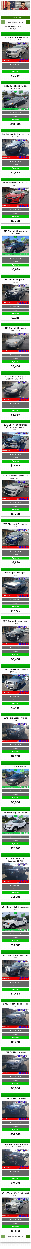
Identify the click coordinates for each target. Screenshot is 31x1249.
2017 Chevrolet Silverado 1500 (15, 427)
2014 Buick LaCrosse (15, 38)
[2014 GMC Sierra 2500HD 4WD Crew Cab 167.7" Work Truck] (15, 1159)
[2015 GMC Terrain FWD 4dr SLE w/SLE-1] (15, 1207)
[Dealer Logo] (15, 5)
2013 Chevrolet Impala (15, 329)
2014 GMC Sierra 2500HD (15, 1145)
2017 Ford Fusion (15, 1052)
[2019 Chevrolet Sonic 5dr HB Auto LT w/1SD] (15, 490)
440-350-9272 (16, 64)
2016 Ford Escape (15, 766)
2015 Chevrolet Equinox (15, 232)
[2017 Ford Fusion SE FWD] (15, 1064)
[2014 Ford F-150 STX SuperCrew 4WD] (15, 921)
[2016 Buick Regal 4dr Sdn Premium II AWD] (15, 100)
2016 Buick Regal (15, 87)
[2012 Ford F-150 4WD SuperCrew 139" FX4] (15, 873)
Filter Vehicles (16, 17)
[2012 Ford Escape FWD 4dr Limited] (15, 732)
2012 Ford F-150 (15, 859)
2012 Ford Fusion (15, 956)
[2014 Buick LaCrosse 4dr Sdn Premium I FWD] (15, 52)
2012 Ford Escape (15, 719)
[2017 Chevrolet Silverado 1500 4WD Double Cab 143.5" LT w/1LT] (15, 442)
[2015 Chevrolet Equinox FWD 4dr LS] (15, 294)
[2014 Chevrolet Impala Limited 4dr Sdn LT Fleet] (15, 391)
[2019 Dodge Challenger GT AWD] (15, 587)
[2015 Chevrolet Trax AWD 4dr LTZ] (15, 539)
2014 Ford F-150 (15, 908)
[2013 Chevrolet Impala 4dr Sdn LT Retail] (15, 343)
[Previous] (3, 22)
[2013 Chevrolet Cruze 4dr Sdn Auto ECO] (15, 149)
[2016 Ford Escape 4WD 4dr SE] (15, 779)
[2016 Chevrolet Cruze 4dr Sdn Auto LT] (15, 197)
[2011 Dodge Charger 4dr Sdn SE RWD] (15, 636)
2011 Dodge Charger (15, 622)
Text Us (16, 71)
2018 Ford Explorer (15, 812)
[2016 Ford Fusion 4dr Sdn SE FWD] (15, 1018)
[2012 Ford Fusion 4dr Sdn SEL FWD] (15, 970)
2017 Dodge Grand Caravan (15, 670)
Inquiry (15, 68)
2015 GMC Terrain (15, 1194)
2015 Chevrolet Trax (15, 525)
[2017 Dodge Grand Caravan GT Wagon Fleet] (15, 684)
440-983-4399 (16, 113)
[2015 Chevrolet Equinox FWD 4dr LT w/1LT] (15, 246)
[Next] (28, 22)
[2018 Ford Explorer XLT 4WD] (15, 825)
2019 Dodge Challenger (15, 573)
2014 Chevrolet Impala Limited (15, 377)
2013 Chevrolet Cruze (15, 135)
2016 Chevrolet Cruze (15, 183)
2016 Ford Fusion (15, 1005)
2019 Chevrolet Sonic (15, 477)
